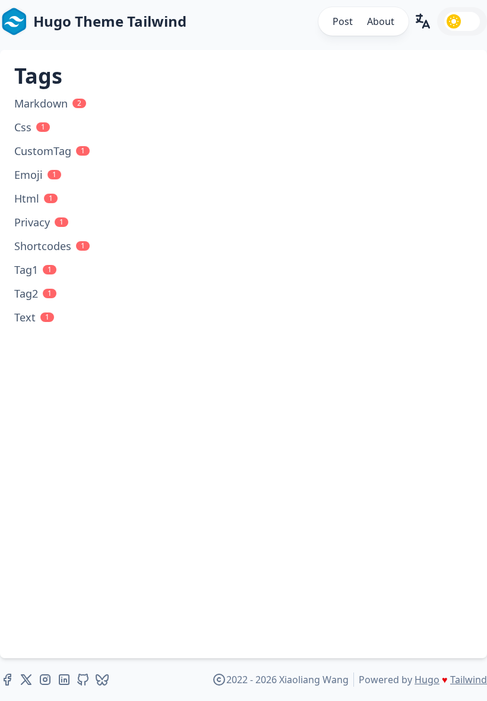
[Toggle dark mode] (462, 21)
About (380, 21)
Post (343, 21)
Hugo (427, 679)
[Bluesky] (102, 679)
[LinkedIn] (64, 679)
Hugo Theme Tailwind (109, 21)
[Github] (83, 679)
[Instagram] (45, 679)
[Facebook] (7, 679)
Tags (38, 75)
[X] (26, 679)
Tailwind (468, 679)
